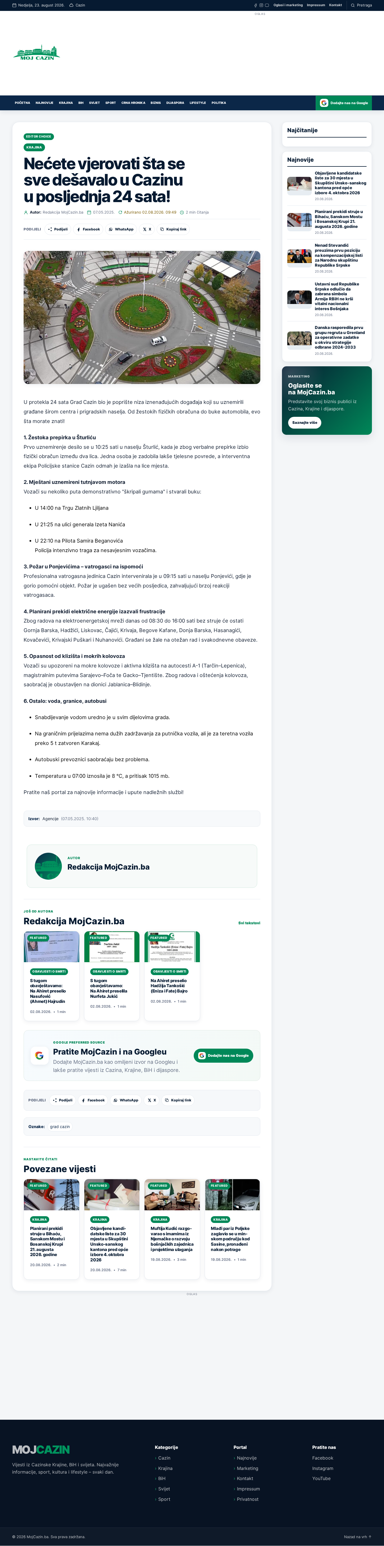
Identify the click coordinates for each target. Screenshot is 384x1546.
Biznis (156, 103)
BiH (80, 103)
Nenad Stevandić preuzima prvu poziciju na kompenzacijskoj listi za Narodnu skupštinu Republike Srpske (339, 255)
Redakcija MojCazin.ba (63, 212)
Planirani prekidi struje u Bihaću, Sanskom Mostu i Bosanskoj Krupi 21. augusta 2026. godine (339, 219)
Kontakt (335, 5)
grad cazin (60, 1126)
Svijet (94, 103)
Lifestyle (198, 103)
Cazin (164, 1458)
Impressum (316, 5)
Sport (110, 103)
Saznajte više (304, 422)
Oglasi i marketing (288, 5)
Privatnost (248, 1499)
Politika (219, 103)
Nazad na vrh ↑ (358, 1536)
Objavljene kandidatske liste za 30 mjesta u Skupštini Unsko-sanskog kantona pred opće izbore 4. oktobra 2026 (340, 182)
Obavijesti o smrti (48, 971)
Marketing (247, 1468)
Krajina (66, 103)
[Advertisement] (260, 56)
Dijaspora (175, 103)
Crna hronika (133, 103)
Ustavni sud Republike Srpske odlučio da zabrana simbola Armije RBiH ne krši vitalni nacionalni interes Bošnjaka (337, 296)
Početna (22, 103)
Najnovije (44, 103)
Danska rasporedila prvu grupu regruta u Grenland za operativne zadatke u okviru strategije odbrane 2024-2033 (340, 337)
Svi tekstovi (249, 923)
